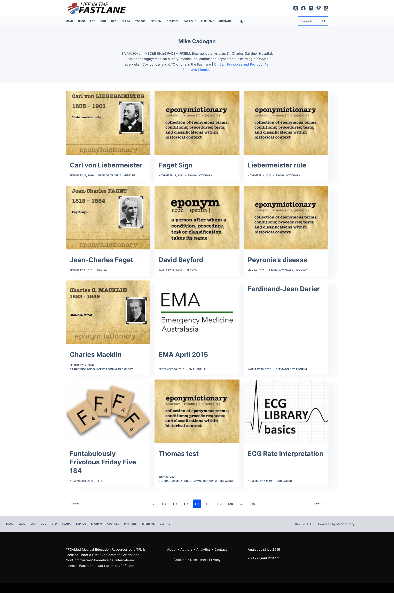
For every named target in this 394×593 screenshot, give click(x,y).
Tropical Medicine (122, 175)
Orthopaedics (224, 480)
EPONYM (156, 21)
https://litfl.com (122, 566)
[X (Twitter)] (295, 8)
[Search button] (323, 21)
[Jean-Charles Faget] (108, 217)
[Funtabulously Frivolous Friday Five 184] (108, 411)
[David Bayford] (197, 217)
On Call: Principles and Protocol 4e (241, 64)
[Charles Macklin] (108, 312)
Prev (76, 503)
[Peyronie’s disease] (286, 217)
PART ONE (190, 21)
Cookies (180, 560)
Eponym (103, 175)
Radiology (125, 369)
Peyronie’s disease (277, 260)
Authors (186, 549)
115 (175, 503)
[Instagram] (311, 8)
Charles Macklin (96, 355)
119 (219, 503)
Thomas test (179, 454)
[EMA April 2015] (197, 312)
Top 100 (140, 21)
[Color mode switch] (241, 21)
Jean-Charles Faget (101, 260)
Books (205, 70)
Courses (173, 21)
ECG (92, 21)
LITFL (138, 549)
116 (186, 503)
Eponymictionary (200, 175)
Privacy (215, 560)
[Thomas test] (197, 411)
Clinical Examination (173, 480)
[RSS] (326, 8)
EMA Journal (198, 369)
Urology (300, 270)
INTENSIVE (207, 21)
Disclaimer (198, 560)
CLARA (125, 21)
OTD (113, 21)
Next (317, 503)
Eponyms (189, 70)
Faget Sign (176, 165)
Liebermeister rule (277, 165)
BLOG (81, 21)
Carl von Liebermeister (106, 165)
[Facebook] (303, 8)
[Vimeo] (318, 8)
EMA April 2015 (183, 355)
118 (208, 503)
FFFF (101, 480)
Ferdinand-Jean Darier (284, 289)
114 (163, 503)
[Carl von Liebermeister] (108, 123)
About (171, 549)
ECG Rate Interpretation (285, 454)
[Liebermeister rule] (286, 123)
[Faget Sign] (197, 123)
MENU (69, 21)
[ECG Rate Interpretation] (286, 411)
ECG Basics (284, 480)
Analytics (203, 549)
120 (230, 503)
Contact (225, 21)
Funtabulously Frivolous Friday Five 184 (103, 462)
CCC (103, 21)
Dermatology (285, 369)
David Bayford (181, 260)
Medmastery (345, 524)
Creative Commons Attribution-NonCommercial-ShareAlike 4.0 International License (103, 560)
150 (252, 503)
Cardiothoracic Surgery (87, 369)
